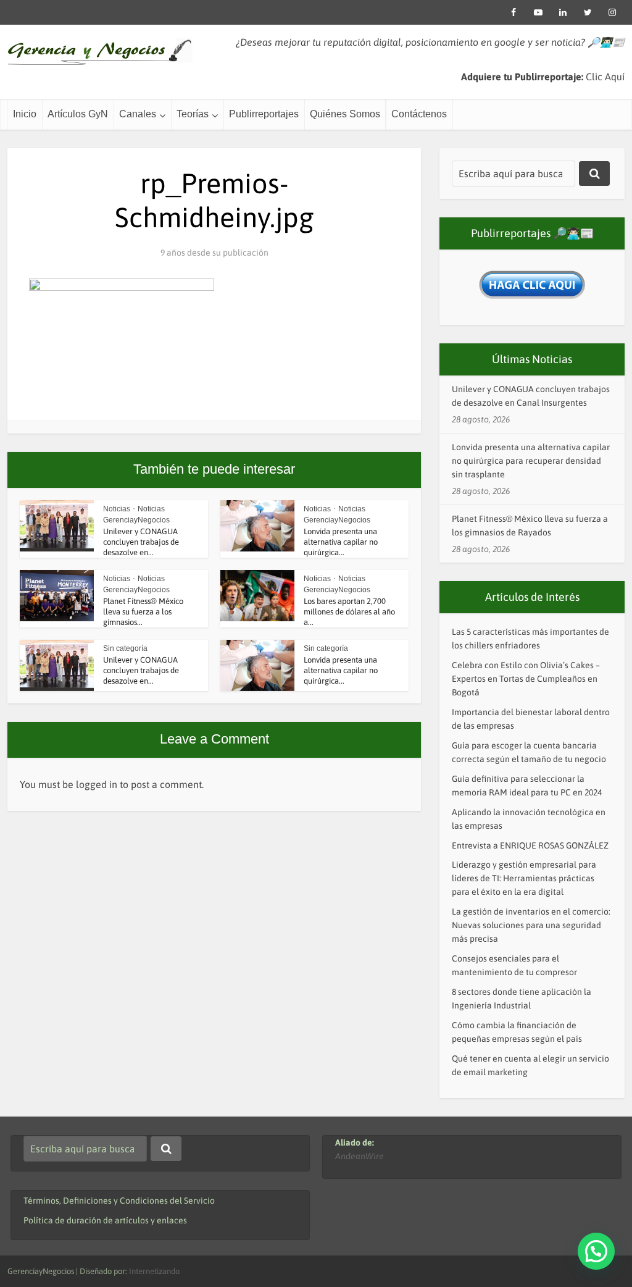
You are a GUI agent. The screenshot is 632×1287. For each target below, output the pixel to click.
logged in (96, 784)
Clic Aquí (605, 76)
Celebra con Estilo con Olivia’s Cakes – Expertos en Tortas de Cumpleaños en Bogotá (526, 678)
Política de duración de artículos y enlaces (105, 1220)
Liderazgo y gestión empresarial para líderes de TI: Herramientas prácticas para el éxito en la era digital (524, 878)
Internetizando (154, 1271)
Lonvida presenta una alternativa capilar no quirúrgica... (341, 542)
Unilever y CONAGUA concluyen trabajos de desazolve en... (141, 542)
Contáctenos (419, 114)
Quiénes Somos (345, 114)
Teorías (193, 114)
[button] (596, 1251)
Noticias (116, 509)
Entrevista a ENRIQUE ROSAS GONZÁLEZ (530, 845)
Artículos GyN (78, 114)
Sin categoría (125, 648)
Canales (137, 114)
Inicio (24, 114)
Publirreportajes (264, 114)
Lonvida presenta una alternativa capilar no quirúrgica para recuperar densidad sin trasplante (531, 460)
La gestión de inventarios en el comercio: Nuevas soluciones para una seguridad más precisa (531, 925)
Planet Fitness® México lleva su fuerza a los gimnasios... (143, 612)
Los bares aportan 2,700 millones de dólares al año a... (349, 612)
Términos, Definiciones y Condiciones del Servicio (119, 1200)
